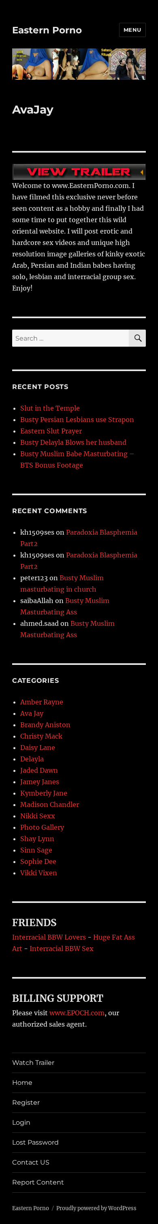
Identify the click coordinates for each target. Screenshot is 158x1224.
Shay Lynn (37, 839)
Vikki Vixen (38, 873)
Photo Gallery (42, 827)
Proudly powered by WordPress (96, 1208)
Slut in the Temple (50, 408)
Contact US (30, 1162)
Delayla (32, 759)
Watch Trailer (33, 1063)
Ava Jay (31, 713)
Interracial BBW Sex (62, 948)
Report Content (38, 1182)
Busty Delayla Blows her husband (73, 442)
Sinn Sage (36, 850)
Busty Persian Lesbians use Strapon (77, 419)
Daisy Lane (37, 747)
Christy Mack (41, 736)
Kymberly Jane (43, 793)
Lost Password (35, 1142)
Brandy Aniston (45, 725)
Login (21, 1122)
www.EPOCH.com (77, 1013)
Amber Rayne (41, 702)
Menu (132, 29)
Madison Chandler (49, 804)
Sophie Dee (38, 861)
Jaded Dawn (39, 770)
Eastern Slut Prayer (51, 431)
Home (22, 1082)
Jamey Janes (39, 782)
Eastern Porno (47, 30)
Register (26, 1102)
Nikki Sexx (37, 816)
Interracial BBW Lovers (49, 937)
